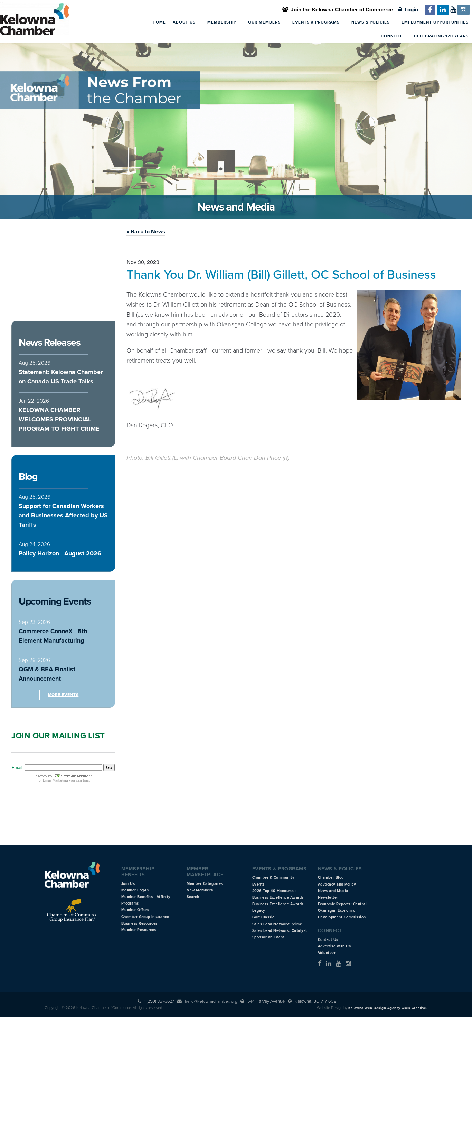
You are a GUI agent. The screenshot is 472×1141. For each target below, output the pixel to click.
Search (193, 897)
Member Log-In (135, 890)
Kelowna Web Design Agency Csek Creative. (387, 1008)
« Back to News (145, 231)
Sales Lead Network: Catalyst (279, 930)
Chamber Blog (331, 877)
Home (159, 22)
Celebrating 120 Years (441, 36)
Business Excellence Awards (278, 897)
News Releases (49, 342)
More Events (63, 694)
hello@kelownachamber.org (211, 1001)
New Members (200, 890)
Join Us (128, 883)
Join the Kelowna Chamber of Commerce (340, 9)
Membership (222, 22)
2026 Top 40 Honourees (274, 891)
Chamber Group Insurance (145, 917)
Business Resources (139, 923)
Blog (28, 477)
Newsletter (328, 897)
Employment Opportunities (435, 22)
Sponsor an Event (268, 937)
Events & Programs (316, 22)
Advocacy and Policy (337, 884)
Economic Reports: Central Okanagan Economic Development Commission (342, 910)
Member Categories (205, 883)
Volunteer (327, 953)
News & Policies (371, 22)
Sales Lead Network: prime (277, 924)
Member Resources (138, 930)
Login (410, 9)
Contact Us (328, 939)
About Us (185, 22)
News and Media (333, 891)
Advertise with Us (334, 946)
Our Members (265, 22)
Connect (392, 36)
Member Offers (135, 910)
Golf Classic (263, 917)
